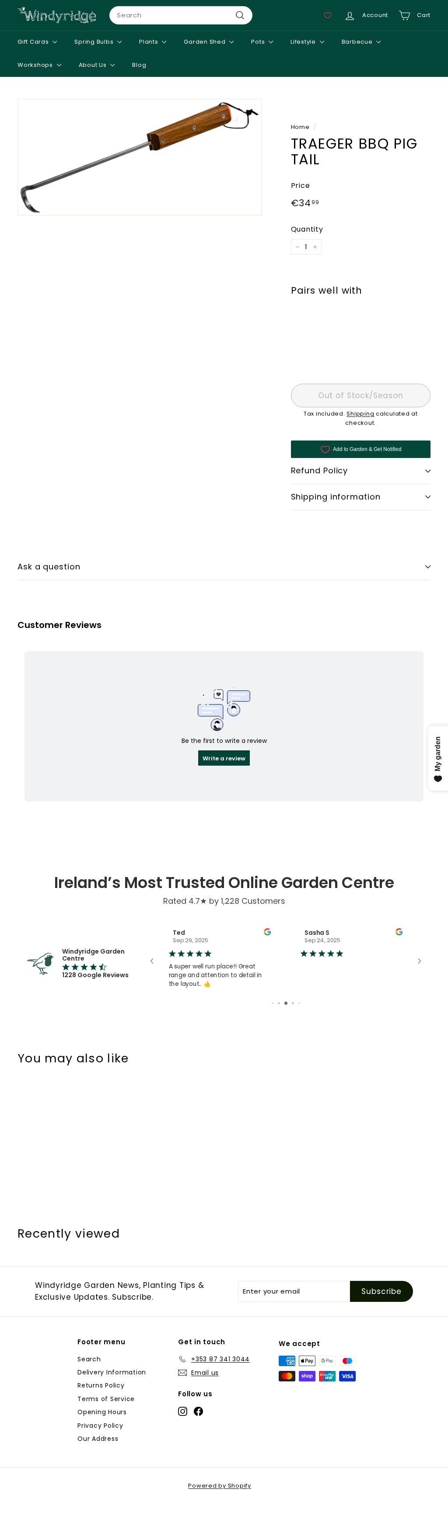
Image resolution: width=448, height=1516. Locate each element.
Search (89, 1359)
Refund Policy (319, 470)
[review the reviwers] (267, 933)
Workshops (36, 65)
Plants (149, 42)
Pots (258, 42)
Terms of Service (106, 1399)
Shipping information (336, 496)
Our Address (97, 1438)
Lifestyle (304, 42)
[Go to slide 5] (272, 1003)
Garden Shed (205, 42)
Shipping (360, 413)
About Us (93, 65)
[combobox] (180, 15)
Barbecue (358, 42)
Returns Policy (101, 1385)
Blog (139, 65)
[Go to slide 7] (285, 1003)
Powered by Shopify (219, 1485)
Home (300, 127)
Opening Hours (102, 1412)
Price (300, 185)
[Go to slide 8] (293, 1003)
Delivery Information (111, 1372)
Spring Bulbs (94, 42)
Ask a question (49, 566)
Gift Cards (34, 42)
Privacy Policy (100, 1425)
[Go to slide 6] (279, 1003)
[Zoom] (139, 157)
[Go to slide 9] (299, 1003)
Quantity (307, 229)
